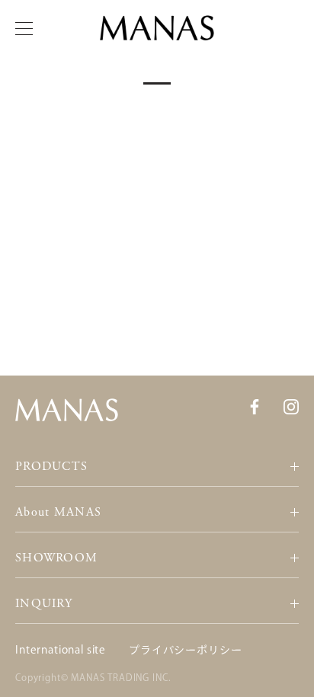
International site (60, 649)
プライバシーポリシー (185, 649)
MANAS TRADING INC (119, 677)
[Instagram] (291, 406)
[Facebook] (254, 406)
